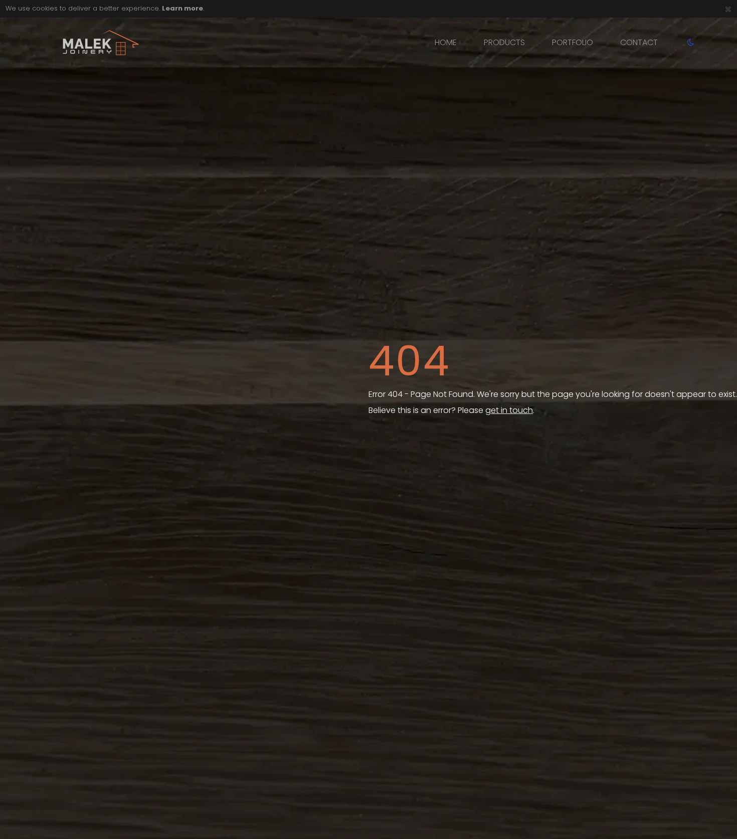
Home (446, 42)
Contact (639, 42)
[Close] (728, 9)
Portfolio (572, 42)
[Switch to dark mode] (684, 43)
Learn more (182, 8)
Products (504, 42)
